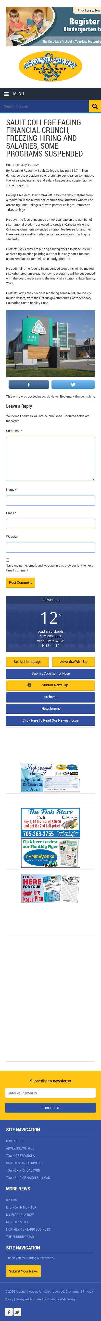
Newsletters (50, 708)
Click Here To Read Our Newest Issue (50, 720)
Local (45, 396)
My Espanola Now (20, 1214)
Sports (11, 1200)
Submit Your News (23, 1271)
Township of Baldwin (23, 1170)
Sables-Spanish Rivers (23, 1163)
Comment (14, 430)
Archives (50, 696)
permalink (87, 396)
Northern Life (17, 1222)
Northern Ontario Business (28, 1229)
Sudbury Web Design (62, 1299)
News (54, 396)
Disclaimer (72, 1291)
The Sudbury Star (20, 1236)
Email (11, 513)
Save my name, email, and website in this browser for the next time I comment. (49, 567)
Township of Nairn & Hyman (28, 1177)
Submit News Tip (55, 685)
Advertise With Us (20, 1148)
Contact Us (14, 1141)
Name (11, 489)
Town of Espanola (20, 1155)
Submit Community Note (51, 673)
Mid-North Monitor (21, 1207)
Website (12, 536)
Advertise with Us (73, 661)
